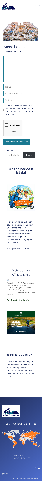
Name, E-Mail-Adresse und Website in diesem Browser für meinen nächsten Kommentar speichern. (20, 110)
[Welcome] (8, 6)
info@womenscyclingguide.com (23, 457)
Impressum (5, 473)
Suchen (10, 150)
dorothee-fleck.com (19, 458)
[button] (23, 6)
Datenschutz (5, 475)
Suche (29, 155)
